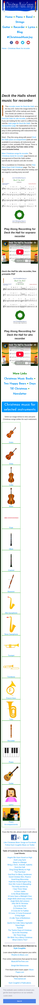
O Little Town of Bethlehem (20, 918)
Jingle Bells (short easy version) (20, 899)
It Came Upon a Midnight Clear (20, 896)
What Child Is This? (19, 940)
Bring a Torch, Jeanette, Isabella (20, 865)
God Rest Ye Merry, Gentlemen (20, 874)
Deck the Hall (20, 867)
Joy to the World (20, 906)
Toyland (20, 928)
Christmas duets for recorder (13, 156)
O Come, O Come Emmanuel (20, 913)
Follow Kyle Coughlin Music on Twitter (20, 845)
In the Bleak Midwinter (19, 894)
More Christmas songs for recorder (15, 153)
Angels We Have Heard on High (19, 857)
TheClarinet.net (20, 979)
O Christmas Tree (20, 908)
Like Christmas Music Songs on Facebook (20, 842)
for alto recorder (13, 118)
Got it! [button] (19, 1001)
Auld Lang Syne (20, 860)
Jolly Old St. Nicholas (20, 903)
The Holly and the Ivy (20, 887)
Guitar (6, 27)
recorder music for (21, 106)
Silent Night (19, 925)
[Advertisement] (19, 71)
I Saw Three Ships (20, 889)
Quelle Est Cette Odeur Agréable (19, 923)
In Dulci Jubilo (19, 891)
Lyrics (31, 27)
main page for (19, 123)
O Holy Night (20, 916)
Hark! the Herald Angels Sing (20, 882)
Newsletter (20, 393)
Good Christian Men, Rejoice (20, 877)
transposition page (9, 126)
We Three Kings (20, 935)
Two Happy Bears (15, 383)
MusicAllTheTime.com (19, 961)
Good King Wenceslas (19, 879)
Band (29, 17)
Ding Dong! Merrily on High (19, 870)
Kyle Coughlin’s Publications (20, 983)
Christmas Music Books (18, 378)
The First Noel (19, 872)
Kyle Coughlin (19, 948)
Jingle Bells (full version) (19, 901)
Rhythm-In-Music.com (19, 955)
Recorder (19, 27)
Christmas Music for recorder (19, 48)
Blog (20, 32)
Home (9, 17)
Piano (19, 17)
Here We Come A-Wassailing (20, 884)
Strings (19, 22)
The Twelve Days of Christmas (20, 930)
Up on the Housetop (20, 932)
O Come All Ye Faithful (20, 911)
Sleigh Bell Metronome (20, 965)
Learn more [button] (7, 995)
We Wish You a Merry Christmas (19, 937)
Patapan (20, 920)
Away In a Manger (20, 862)
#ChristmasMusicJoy (20, 37)
